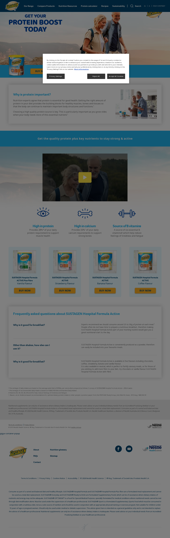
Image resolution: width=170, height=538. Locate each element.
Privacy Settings (55, 76)
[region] (86, 68)
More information (81, 69)
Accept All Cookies (116, 76)
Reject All (96, 76)
